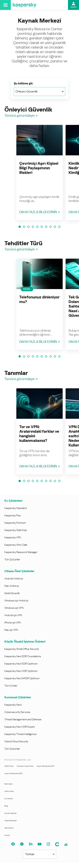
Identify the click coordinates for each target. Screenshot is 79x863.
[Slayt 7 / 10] (46, 227)
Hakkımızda (9, 791)
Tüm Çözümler (12, 559)
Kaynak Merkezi (10, 813)
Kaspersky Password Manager (20, 552)
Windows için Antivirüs (16, 600)
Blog (6, 806)
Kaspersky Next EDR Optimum (20, 663)
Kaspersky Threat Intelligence (20, 734)
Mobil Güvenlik (12, 593)
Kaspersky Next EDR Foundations (22, 656)
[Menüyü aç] (5, 5)
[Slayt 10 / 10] (59, 227)
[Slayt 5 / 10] (37, 227)
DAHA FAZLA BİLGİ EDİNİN (38, 212)
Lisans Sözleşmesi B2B (13, 773)
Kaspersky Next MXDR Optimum (22, 678)
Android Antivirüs (13, 578)
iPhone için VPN (12, 622)
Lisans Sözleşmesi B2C (45, 766)
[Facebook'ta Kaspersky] (13, 844)
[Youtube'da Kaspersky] (39, 844)
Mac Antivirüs (11, 585)
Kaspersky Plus (12, 515)
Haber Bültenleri (10, 821)
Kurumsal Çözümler (17, 697)
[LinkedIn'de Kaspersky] (30, 844)
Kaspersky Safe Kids (15, 530)
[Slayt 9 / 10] (55, 227)
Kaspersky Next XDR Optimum (20, 670)
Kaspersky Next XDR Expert (19, 726)
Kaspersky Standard (15, 508)
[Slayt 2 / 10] (24, 227)
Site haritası (9, 828)
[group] (39, 172)
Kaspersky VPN (12, 537)
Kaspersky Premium (15, 522)
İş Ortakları (8, 799)
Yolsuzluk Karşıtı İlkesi (25, 766)
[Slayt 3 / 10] (28, 227)
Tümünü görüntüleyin (19, 115)
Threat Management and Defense (23, 719)
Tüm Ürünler (10, 685)
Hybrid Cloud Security (16, 741)
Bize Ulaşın (8, 784)
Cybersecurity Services (17, 712)
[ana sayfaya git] (25, 5)
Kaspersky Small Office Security (21, 648)
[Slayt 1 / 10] (19, 227)
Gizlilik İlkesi (9, 766)
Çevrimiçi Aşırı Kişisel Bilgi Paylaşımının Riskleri (38, 168)
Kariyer (7, 835)
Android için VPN (13, 615)
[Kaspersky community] (66, 844)
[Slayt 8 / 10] (50, 227)
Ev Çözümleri (13, 500)
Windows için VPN (14, 607)
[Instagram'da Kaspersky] (48, 844)
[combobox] (39, 91)
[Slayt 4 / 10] (33, 227)
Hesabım (73, 7)
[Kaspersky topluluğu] (57, 844)
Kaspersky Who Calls (15, 544)
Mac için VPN (11, 629)
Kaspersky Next (13, 704)
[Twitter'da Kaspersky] (22, 844)
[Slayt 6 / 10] (42, 227)
